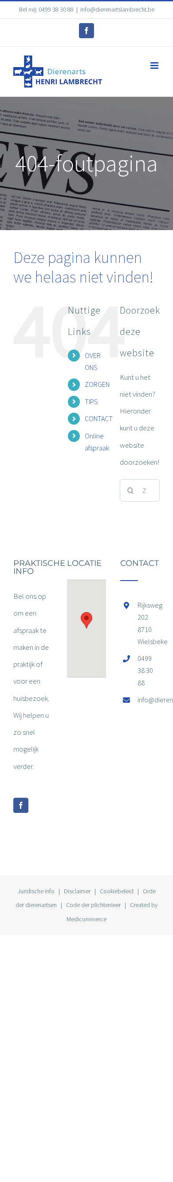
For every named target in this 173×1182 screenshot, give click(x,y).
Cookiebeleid (117, 891)
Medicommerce (86, 919)
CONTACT (99, 418)
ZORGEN (97, 384)
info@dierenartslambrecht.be (117, 9)
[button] (86, 620)
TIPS (91, 401)
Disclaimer (77, 891)
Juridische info (36, 891)
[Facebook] (20, 805)
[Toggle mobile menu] (155, 65)
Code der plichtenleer (93, 905)
